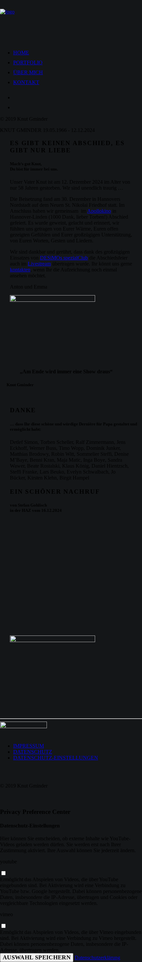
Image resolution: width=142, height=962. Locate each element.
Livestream (39, 263)
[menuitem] (77, 51)
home (21, 52)
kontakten (20, 269)
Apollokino (99, 211)
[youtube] (3, 873)
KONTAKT (26, 82)
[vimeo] (3, 926)
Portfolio (28, 62)
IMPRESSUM (28, 746)
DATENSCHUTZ (32, 752)
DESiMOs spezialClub (64, 258)
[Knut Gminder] (71, 20)
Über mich (28, 72)
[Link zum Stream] (59, 328)
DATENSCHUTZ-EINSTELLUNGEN (55, 757)
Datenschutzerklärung (97, 957)
